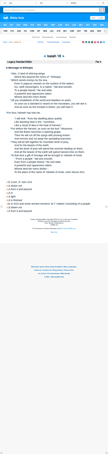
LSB (10, 42)
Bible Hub (54, 232)
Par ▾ (98, 61)
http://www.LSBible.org (68, 228)
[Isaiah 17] (3, 213)
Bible (5, 42)
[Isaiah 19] (104, 213)
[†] (50, 76)
